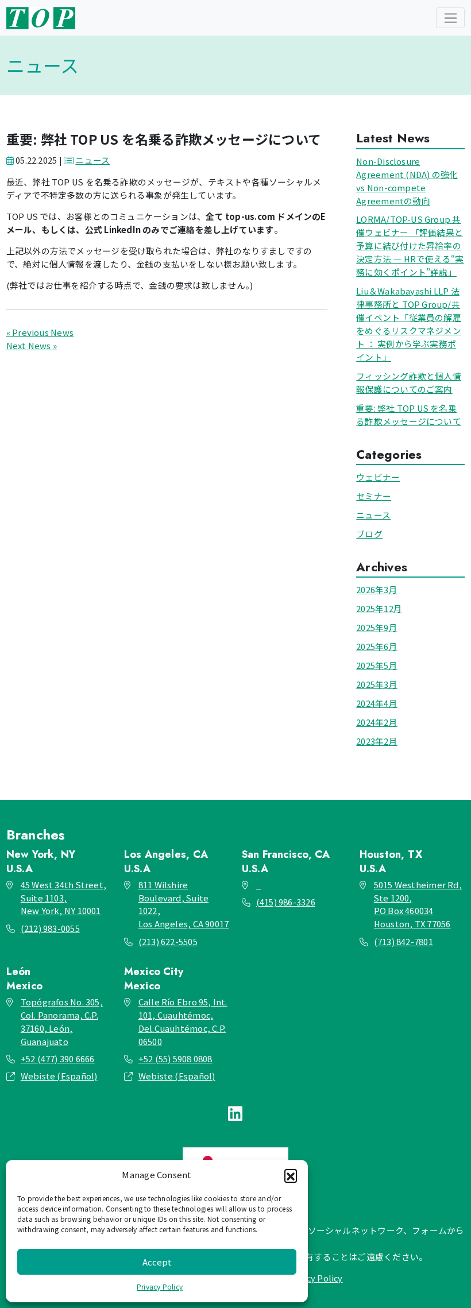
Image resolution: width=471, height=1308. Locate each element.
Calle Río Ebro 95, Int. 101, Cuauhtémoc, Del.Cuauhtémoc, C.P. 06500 (182, 1021)
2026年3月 (376, 589)
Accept (157, 1262)
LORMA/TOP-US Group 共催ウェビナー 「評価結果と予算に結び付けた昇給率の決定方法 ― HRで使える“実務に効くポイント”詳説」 (410, 245)
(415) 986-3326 (285, 902)
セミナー (373, 496)
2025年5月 (376, 665)
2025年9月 (376, 627)
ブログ (369, 534)
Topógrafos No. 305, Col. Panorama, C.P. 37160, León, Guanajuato (62, 1021)
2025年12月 (379, 608)
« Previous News (40, 332)
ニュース (92, 160)
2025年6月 (376, 646)
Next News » (31, 345)
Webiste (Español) (59, 1076)
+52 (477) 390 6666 (58, 1058)
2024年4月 (376, 703)
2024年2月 (376, 722)
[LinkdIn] (235, 1112)
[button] (290, 1175)
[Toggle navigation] (450, 17)
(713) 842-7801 (403, 941)
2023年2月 (376, 741)
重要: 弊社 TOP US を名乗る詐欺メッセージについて (408, 414)
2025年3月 (376, 684)
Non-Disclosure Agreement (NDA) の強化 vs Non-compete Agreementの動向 (407, 181)
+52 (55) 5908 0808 (175, 1058)
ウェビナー (378, 477)
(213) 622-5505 (168, 941)
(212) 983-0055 (50, 928)
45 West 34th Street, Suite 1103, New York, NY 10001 (63, 898)
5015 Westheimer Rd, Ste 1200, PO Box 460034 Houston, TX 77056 (418, 904)
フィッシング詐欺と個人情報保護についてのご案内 (408, 382)
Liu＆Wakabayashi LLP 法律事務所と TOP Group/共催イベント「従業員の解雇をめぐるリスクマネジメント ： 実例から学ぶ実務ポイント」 (408, 324)
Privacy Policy (160, 1286)
